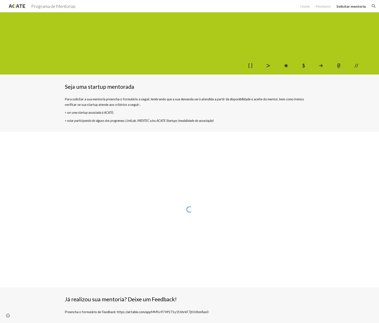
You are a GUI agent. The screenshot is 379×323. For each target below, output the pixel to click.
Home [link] (305, 6)
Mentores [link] (323, 6)
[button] (373, 6)
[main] (189, 87)
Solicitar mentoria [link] (351, 6)
